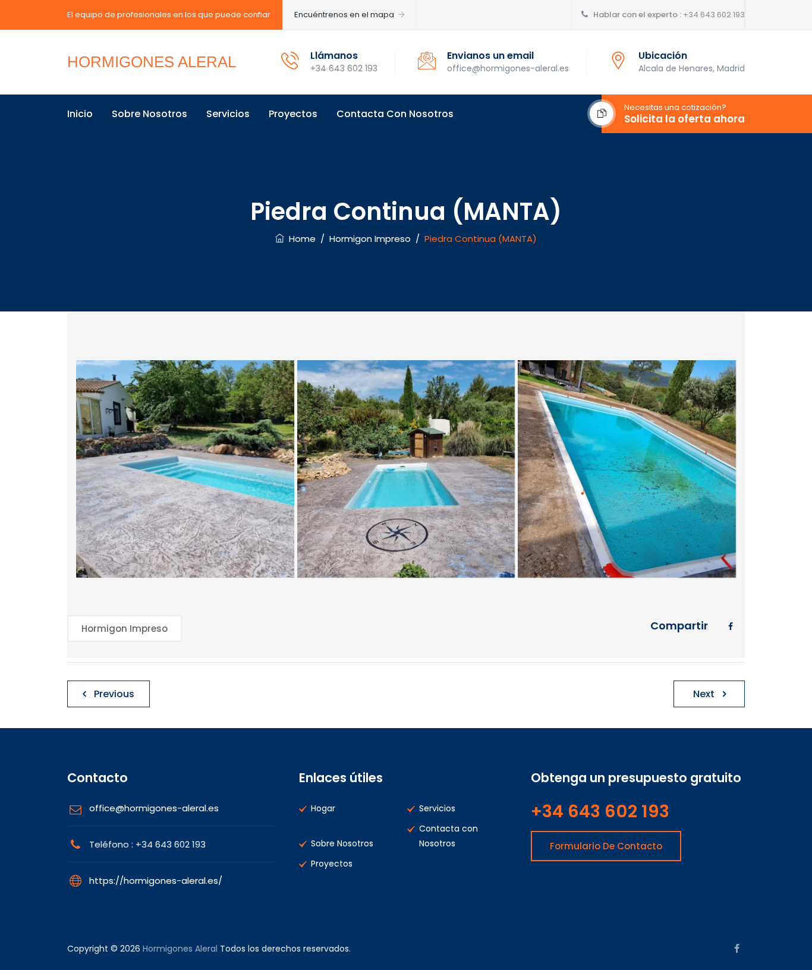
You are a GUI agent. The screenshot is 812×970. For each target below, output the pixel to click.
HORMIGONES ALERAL (151, 62)
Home (300, 238)
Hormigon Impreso (124, 628)
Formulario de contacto (606, 846)
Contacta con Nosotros (395, 114)
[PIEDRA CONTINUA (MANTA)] (185, 469)
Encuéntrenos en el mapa (344, 14)
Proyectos (293, 114)
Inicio (80, 114)
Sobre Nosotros (149, 114)
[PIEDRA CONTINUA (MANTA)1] (406, 469)
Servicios (228, 114)
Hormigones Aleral (180, 949)
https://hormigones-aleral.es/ (155, 880)
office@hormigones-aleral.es (154, 808)
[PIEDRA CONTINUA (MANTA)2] (627, 469)
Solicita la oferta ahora (684, 119)
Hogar (323, 808)
